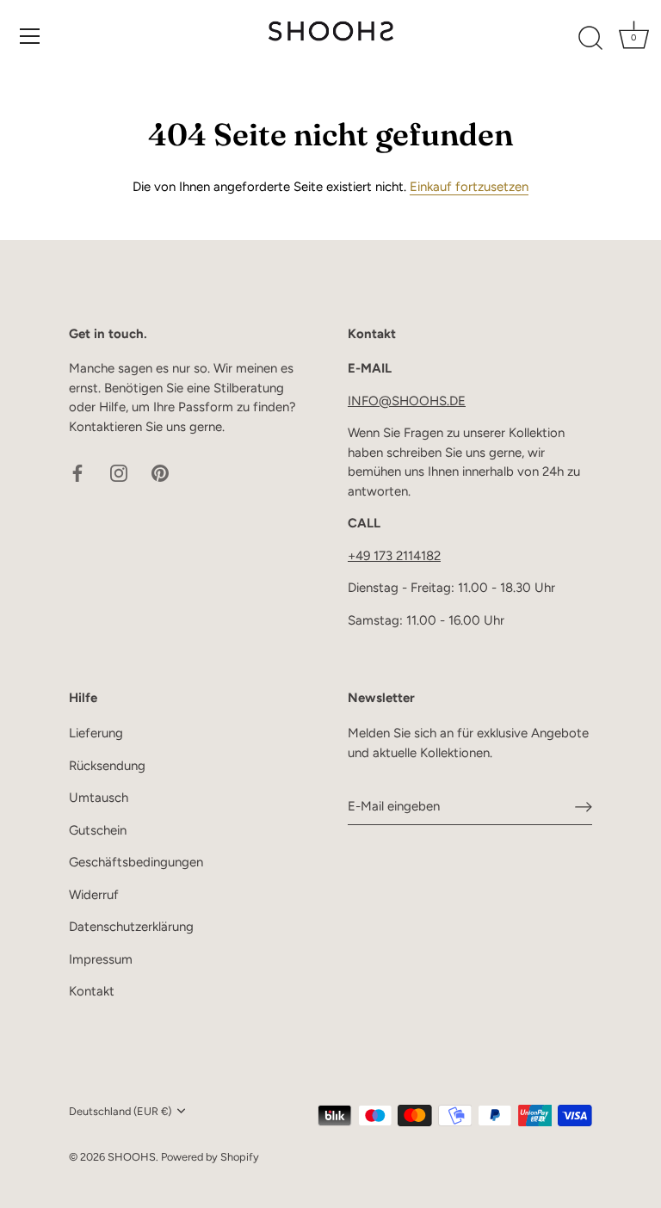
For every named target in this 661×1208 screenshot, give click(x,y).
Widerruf (94, 895)
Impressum (101, 959)
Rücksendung (107, 765)
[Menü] (30, 36)
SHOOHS (132, 1156)
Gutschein (98, 830)
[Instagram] (118, 471)
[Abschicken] (583, 806)
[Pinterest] (160, 471)
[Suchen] (590, 39)
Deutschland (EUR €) (120, 1111)
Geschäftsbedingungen (136, 862)
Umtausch (98, 797)
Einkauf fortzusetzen (469, 186)
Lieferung (96, 733)
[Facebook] (77, 471)
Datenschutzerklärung (131, 926)
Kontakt (91, 991)
